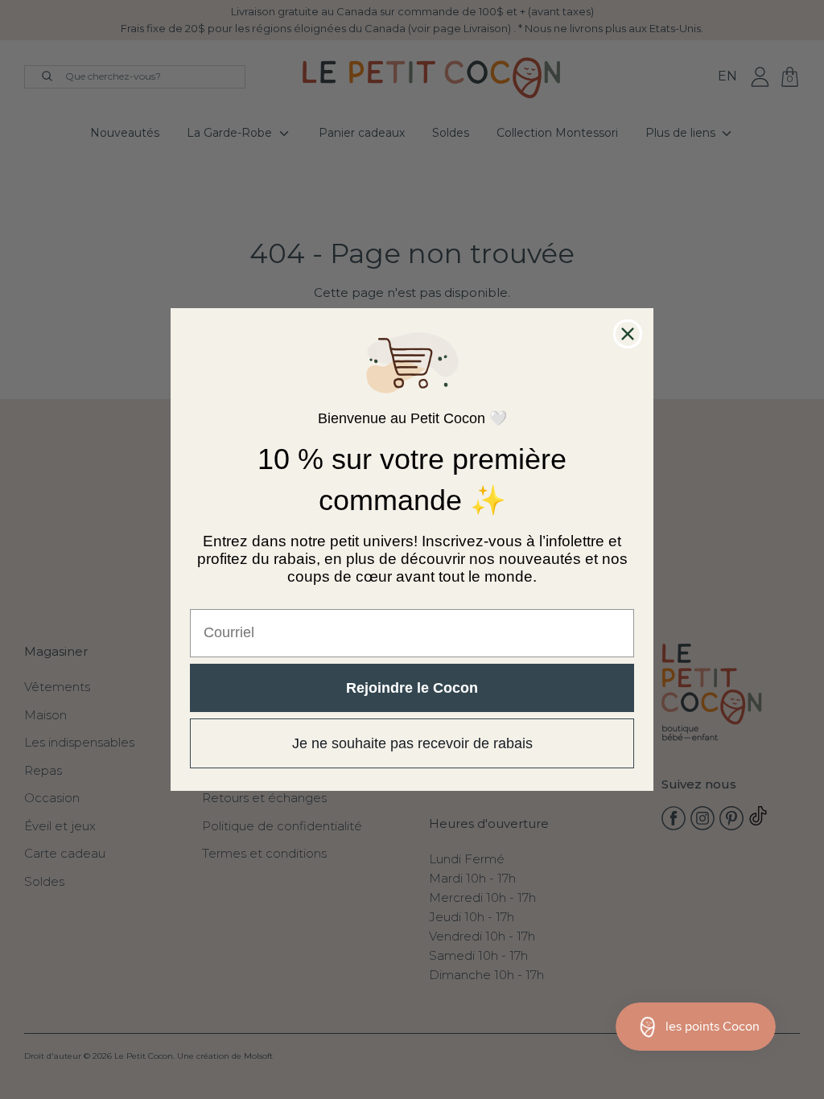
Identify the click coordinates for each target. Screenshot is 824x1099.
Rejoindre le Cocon (412, 688)
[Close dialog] (628, 334)
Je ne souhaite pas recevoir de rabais (412, 743)
